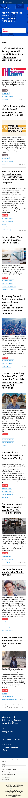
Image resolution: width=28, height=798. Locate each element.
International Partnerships (8, 774)
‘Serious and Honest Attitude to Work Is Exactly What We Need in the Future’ (12, 508)
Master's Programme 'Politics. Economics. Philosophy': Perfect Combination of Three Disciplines (13, 176)
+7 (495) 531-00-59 (11, 739)
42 (22, 707)
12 (11, 707)
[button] (10, 759)
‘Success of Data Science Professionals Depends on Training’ (12, 455)
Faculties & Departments (8, 772)
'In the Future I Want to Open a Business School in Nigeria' (12, 239)
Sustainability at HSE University (10, 769)
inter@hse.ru (7, 731)
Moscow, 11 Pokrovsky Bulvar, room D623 (11, 720)
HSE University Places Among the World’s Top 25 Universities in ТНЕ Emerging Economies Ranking (13, 54)
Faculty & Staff (6, 777)
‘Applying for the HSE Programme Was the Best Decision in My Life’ (13, 642)
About (4, 761)
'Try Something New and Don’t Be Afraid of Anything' (13, 571)
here (11, 788)
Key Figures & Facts (7, 766)
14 (17, 707)
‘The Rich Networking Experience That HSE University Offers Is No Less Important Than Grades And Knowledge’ (13, 380)
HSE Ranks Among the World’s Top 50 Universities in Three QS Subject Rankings (13, 110)
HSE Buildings (5, 779)
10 (5, 707)
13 (14, 707)
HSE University (8, 2)
